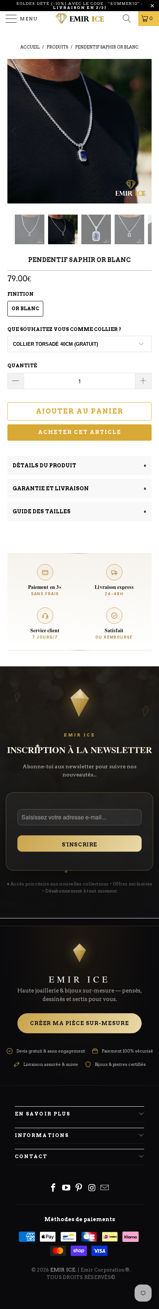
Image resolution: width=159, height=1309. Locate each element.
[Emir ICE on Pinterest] (79, 1188)
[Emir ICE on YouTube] (66, 1188)
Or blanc (25, 308)
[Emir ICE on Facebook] (53, 1188)
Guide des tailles (79, 511)
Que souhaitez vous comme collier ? (64, 329)
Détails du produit (79, 465)
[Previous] (15, 131)
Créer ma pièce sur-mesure (79, 1023)
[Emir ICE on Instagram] (92, 1188)
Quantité (22, 365)
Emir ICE (63, 1270)
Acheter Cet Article (79, 432)
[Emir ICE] (79, 18)
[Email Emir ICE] (105, 1188)
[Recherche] (129, 18)
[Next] (144, 131)
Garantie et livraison (79, 488)
